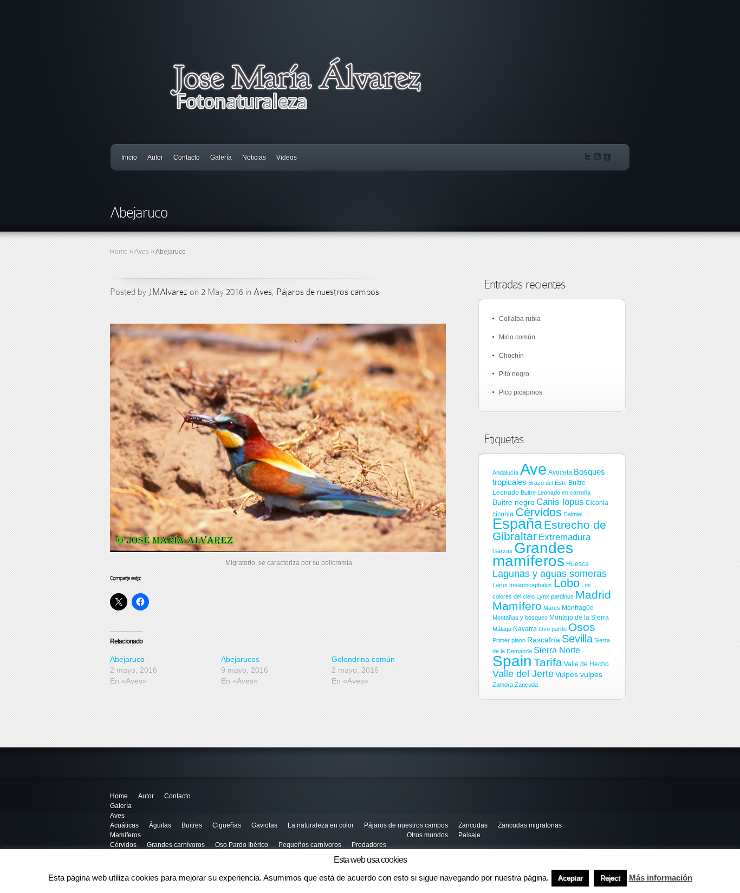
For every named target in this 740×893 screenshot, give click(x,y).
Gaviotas (264, 825)
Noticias (254, 157)
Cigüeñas (226, 825)
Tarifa (548, 662)
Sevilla (577, 639)
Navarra (525, 629)
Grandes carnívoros (176, 845)
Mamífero (517, 606)
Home (119, 251)
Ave (533, 469)
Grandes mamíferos (532, 554)
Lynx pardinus (555, 596)
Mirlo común (517, 337)
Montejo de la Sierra (579, 617)
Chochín (511, 355)
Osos (581, 627)
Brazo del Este (547, 483)
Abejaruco (127, 659)
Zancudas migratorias (530, 825)
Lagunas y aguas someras (549, 573)
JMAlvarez (167, 292)
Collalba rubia (520, 319)
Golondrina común (363, 659)
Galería (221, 157)
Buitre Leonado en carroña (555, 492)
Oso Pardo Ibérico (241, 845)
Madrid (593, 594)
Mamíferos (125, 835)
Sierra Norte (557, 650)
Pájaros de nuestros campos (327, 292)
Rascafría (543, 639)
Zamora (502, 684)
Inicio (129, 157)
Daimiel (572, 514)
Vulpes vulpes (578, 674)
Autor (155, 157)
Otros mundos (427, 835)
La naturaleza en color (321, 825)
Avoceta (560, 472)
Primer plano (508, 640)
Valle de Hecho (586, 664)
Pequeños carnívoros (309, 845)
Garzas (502, 551)
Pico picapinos (520, 392)
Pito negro (514, 374)
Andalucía (505, 472)
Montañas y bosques (520, 617)
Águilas (160, 825)
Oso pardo (552, 629)
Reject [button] (610, 878)
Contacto (186, 157)
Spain (512, 660)
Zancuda (526, 684)
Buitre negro (513, 502)
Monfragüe (578, 608)
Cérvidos (538, 512)
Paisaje (469, 835)
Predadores (369, 845)
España (517, 523)
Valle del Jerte (523, 673)
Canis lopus (560, 502)
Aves (141, 251)
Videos (286, 157)
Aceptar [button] (570, 878)
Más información (660, 877)
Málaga (501, 629)
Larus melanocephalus (522, 585)
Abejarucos (240, 659)
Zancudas (473, 825)
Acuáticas (124, 825)
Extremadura (564, 537)
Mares (551, 608)
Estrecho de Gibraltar (549, 530)
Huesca (577, 564)
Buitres (191, 825)
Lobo (567, 583)
